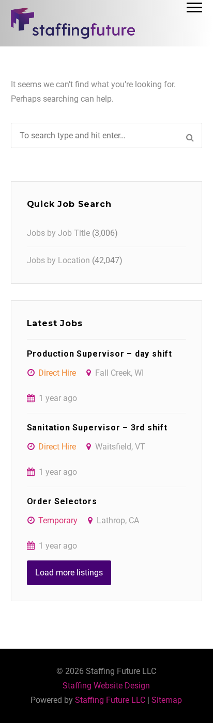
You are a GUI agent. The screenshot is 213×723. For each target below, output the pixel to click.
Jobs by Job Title (58, 233)
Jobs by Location (58, 260)
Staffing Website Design (106, 685)
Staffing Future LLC (110, 700)
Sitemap (166, 700)
